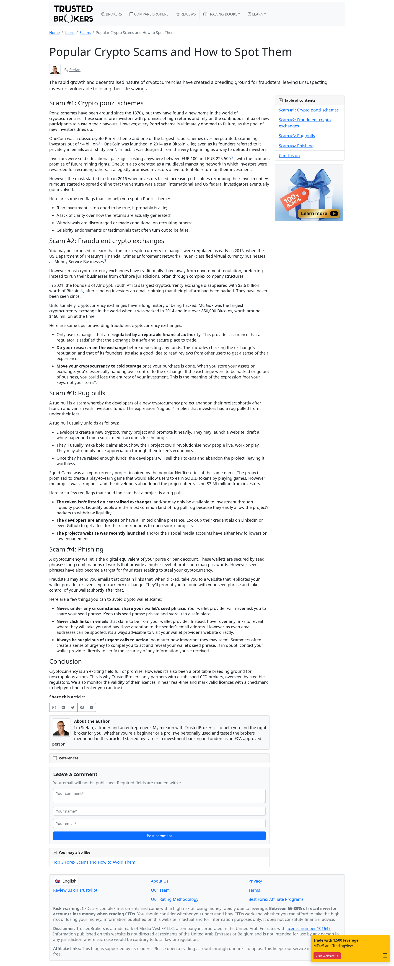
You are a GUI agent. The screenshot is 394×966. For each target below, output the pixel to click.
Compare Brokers (150, 14)
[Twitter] (73, 707)
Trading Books (222, 14)
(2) (232, 157)
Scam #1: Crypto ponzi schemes (309, 110)
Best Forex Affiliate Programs (276, 899)
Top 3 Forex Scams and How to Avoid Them (94, 862)
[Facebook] (82, 707)
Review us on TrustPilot (75, 890)
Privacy (255, 881)
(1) (99, 143)
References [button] (68, 758)
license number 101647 (309, 928)
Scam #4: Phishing (296, 145)
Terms (254, 890)
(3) (105, 261)
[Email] (91, 707)
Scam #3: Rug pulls (297, 135)
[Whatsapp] (54, 707)
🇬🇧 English (65, 881)
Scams (85, 32)
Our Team (160, 890)
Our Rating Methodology (174, 899)
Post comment (159, 835)
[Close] (385, 956)
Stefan (74, 69)
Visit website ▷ (327, 956)
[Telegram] (63, 707)
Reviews (188, 14)
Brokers (113, 14)
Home (54, 32)
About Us (159, 881)
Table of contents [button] (299, 100)
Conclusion (289, 155)
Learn (257, 14)
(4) (81, 290)
